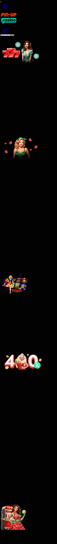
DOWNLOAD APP (6, 6)
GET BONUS (5, 5)
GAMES (4, 7)
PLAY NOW (5, 3)
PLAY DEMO (5, 8)
